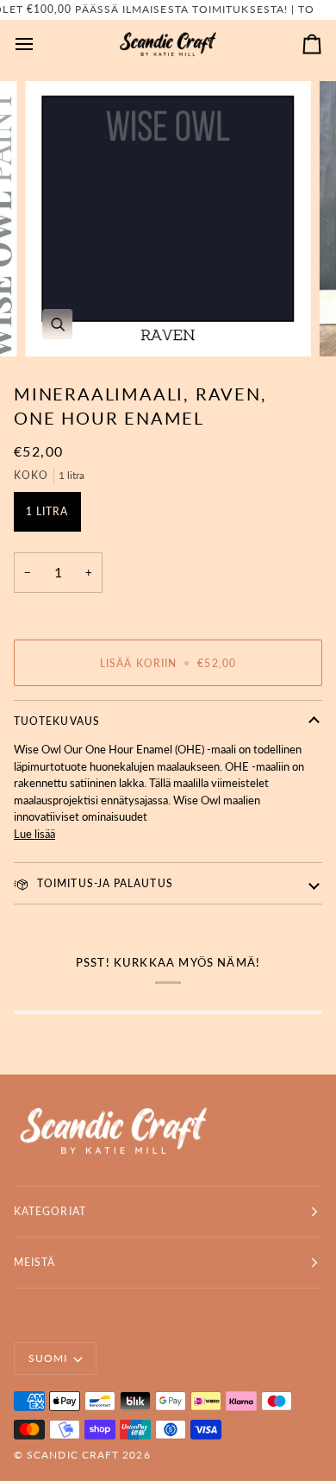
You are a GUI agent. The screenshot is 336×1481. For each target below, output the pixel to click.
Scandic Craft (73, 1454)
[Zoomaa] (57, 324)
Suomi (47, 1358)
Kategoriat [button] (50, 1211)
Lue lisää (34, 834)
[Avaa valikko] (39, 44)
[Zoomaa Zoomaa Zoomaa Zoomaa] (168, 218)
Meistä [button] (34, 1262)
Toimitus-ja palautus (103, 883)
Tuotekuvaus (57, 721)
